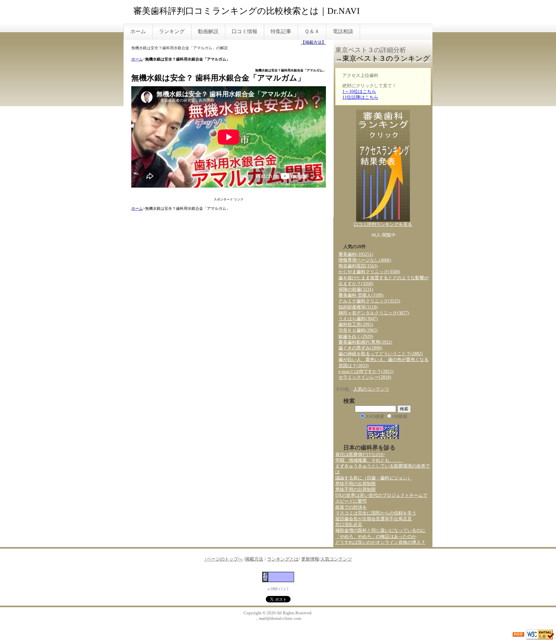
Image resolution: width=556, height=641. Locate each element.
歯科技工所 (355, 324)
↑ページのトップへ (223, 559)
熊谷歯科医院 (358, 266)
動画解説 (208, 31)
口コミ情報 (244, 31)
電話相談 (343, 31)
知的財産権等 (358, 307)
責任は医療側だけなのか (360, 454)
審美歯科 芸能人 (361, 295)
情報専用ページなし (364, 260)
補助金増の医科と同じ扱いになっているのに (380, 530)
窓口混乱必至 (348, 524)
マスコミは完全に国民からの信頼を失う (375, 513)
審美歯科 (355, 254)
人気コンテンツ (336, 559)
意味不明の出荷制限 (355, 483)
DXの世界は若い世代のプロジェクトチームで (381, 495)
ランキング (172, 31)
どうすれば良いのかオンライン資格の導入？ (380, 542)
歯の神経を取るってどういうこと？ (380, 353)
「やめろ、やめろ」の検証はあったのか (375, 536)
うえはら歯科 (358, 318)
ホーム (138, 31)
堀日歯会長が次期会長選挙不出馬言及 (373, 518)
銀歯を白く (355, 336)
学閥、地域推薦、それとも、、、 (369, 460)
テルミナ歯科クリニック (369, 301)
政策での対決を (351, 507)
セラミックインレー (364, 377)
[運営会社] (278, 576)
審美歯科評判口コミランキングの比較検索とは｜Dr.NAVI (246, 11)
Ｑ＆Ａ (312, 31)
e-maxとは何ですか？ (366, 371)
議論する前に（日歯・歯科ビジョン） (373, 478)
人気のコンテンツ (371, 389)
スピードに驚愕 (351, 501)
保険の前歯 (355, 289)
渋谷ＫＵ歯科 (358, 330)
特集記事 (281, 31)
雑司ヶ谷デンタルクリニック (373, 313)
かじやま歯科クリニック (369, 271)
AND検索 (375, 416)
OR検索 (399, 416)
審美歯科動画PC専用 (365, 342)
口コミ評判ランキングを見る (383, 224)
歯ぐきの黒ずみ (360, 348)
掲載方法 (254, 559)
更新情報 (310, 559)
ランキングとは (283, 559)
